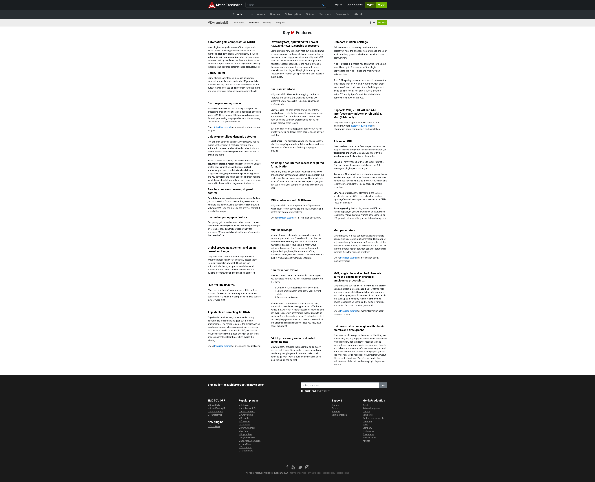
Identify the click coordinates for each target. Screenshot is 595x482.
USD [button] (369, 5)
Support (280, 22)
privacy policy (323, 391)
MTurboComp (245, 447)
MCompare (244, 424)
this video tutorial (222, 127)
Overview (239, 22)
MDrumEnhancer (247, 428)
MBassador (244, 418)
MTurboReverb (246, 450)
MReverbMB (214, 405)
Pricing (267, 22)
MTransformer (215, 415)
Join (383, 385)
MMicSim (243, 431)
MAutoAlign (244, 405)
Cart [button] (383, 5)
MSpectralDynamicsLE (250, 441)
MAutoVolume (246, 415)
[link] (287, 467)
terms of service (298, 473)
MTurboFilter (214, 426)
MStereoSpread (215, 411)
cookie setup (343, 473)
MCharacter (244, 421)
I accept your (317, 391)
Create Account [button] (355, 4)
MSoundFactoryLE (216, 408)
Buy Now (382, 22)
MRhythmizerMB (247, 437)
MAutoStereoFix (247, 411)
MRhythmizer (245, 434)
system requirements (361, 126)
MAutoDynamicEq (247, 408)
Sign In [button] (338, 4)
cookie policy (329, 473)
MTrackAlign (245, 444)
